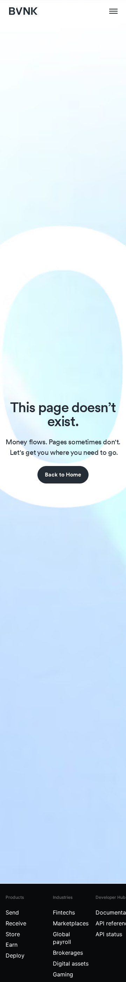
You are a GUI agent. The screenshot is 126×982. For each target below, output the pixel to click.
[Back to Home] (63, 474)
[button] (113, 11)
